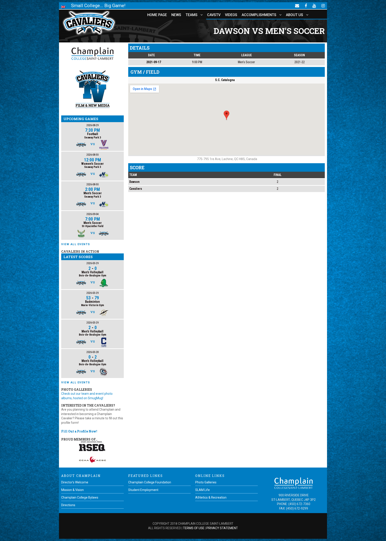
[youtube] (314, 5)
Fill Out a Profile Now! (79, 431)
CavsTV (213, 15)
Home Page (157, 15)
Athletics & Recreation (211, 497)
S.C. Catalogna (225, 80)
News (176, 15)
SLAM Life (202, 490)
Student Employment (143, 490)
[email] (297, 5)
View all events (75, 244)
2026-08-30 (92, 154)
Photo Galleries (205, 482)
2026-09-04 (92, 214)
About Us (294, 15)
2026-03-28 (92, 352)
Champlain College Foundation (149, 482)
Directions (68, 505)
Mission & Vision (72, 490)
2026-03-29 (92, 263)
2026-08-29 (92, 125)
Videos (231, 15)
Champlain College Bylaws (79, 497)
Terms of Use (193, 528)
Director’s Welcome (74, 482)
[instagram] (323, 5)
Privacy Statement (222, 528)
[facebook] (306, 5)
